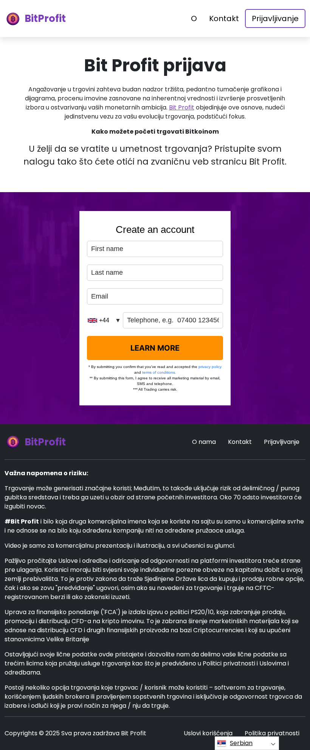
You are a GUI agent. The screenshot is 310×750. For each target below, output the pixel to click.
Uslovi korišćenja (208, 733)
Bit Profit (181, 107)
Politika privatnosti (272, 733)
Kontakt (224, 18)
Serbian (241, 743)
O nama (204, 441)
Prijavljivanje (275, 18)
